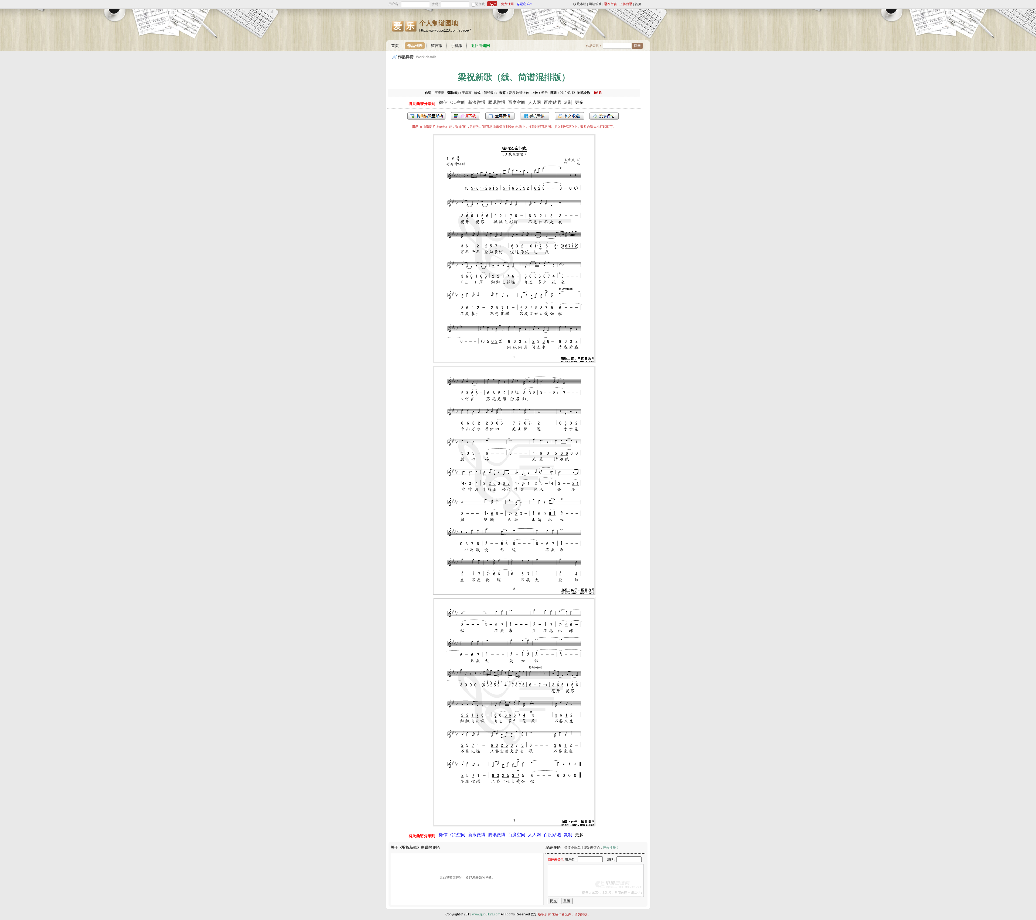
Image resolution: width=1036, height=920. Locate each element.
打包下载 (465, 116)
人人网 (534, 102)
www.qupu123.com (486, 914)
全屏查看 (499, 116)
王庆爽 (439, 93)
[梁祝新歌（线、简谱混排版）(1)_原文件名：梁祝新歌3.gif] (514, 825)
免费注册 (507, 4)
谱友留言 (610, 4)
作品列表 (414, 46)
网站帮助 (595, 4)
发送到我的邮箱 (426, 116)
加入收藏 (569, 116)
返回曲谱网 (480, 46)
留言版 (436, 46)
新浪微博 (476, 102)
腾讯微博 (496, 102)
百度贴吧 (552, 102)
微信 (443, 102)
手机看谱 (535, 116)
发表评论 (604, 116)
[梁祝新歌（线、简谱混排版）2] (514, 593)
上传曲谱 (625, 4)
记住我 (480, 4)
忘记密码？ (525, 4)
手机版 (456, 46)
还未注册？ (611, 848)
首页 (638, 4)
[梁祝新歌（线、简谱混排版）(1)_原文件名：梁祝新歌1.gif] (514, 361)
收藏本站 (579, 4)
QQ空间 (457, 102)
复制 (568, 102)
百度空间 (516, 102)
